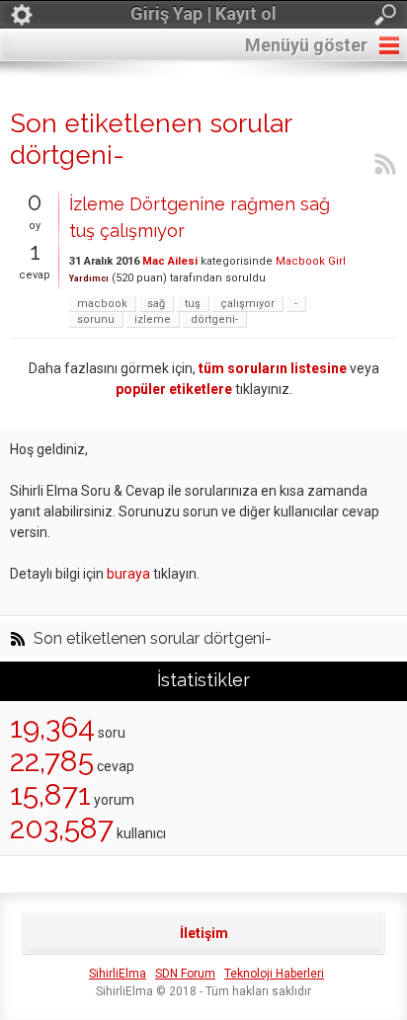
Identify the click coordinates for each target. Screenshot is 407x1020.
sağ (156, 303)
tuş (193, 303)
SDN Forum (185, 974)
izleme (152, 319)
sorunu (96, 319)
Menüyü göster (306, 45)
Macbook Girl (311, 261)
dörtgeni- (214, 319)
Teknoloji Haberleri (274, 974)
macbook (102, 303)
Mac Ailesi (170, 261)
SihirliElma (117, 974)
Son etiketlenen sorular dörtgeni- (153, 639)
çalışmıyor (247, 303)
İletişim (204, 933)
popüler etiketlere (174, 389)
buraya (128, 574)
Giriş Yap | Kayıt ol (203, 13)
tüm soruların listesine (273, 368)
